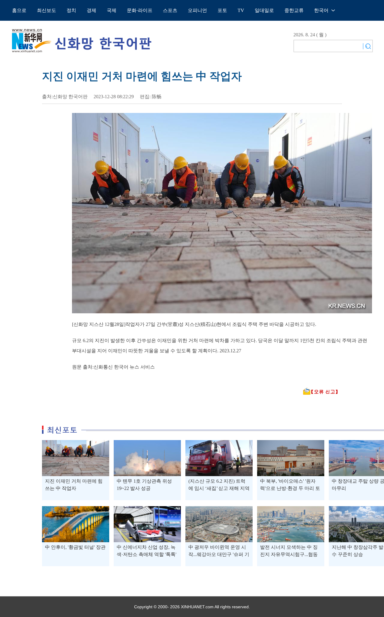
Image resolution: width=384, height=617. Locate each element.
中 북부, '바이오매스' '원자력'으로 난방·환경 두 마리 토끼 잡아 (290, 488)
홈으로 (19, 10)
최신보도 (46, 10)
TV (241, 10)
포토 (222, 10)
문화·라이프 (139, 10)
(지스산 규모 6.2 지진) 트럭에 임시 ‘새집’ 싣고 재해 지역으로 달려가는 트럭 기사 (219, 488)
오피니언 (197, 10)
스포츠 (170, 10)
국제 (111, 10)
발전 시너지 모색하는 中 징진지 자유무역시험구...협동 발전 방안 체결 (289, 554)
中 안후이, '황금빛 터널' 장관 (75, 547)
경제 (91, 10)
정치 (71, 10)
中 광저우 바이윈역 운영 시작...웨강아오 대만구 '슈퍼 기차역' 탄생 (218, 554)
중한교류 (294, 10)
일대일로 (264, 10)
